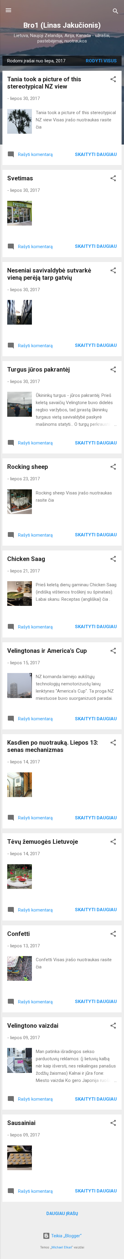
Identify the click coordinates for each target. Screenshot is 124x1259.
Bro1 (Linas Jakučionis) (62, 25)
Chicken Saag (26, 558)
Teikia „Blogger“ (66, 1236)
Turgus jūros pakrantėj (38, 369)
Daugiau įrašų (62, 1213)
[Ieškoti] (115, 12)
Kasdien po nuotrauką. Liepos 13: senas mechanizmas (52, 746)
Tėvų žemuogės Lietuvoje (42, 841)
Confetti (18, 933)
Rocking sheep (27, 466)
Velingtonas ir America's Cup (47, 650)
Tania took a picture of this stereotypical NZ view (44, 83)
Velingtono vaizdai (32, 1025)
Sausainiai (21, 1123)
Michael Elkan (61, 1247)
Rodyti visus (101, 61)
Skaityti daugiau (96, 154)
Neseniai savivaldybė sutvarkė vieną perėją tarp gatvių (49, 274)
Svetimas (20, 178)
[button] (113, 80)
